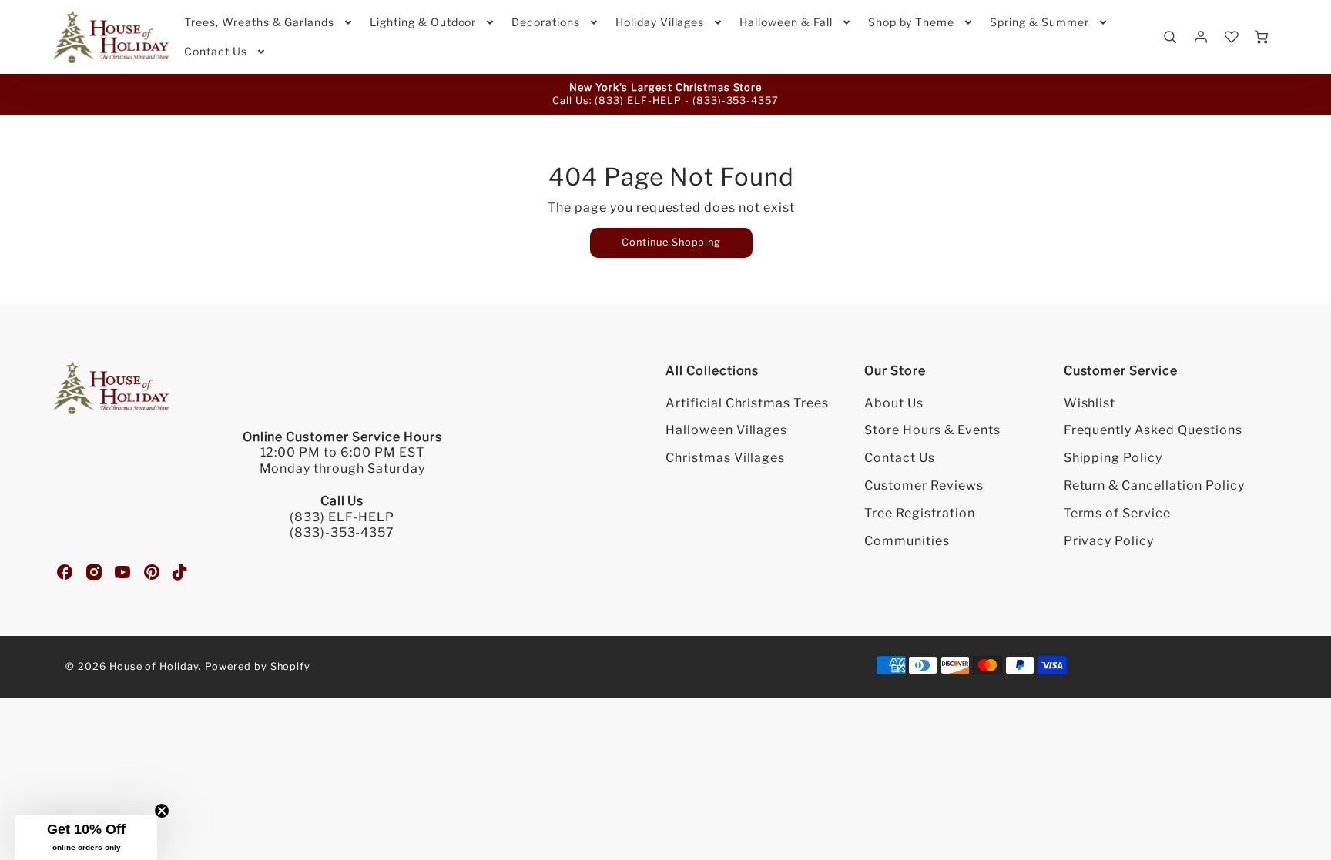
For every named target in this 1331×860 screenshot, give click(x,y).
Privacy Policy (1109, 541)
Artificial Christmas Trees (747, 403)
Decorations (545, 21)
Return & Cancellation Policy (1154, 485)
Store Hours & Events (932, 430)
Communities (907, 541)
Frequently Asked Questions (1153, 430)
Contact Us (215, 51)
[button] (86, 837)
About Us (894, 403)
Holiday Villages (659, 21)
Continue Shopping (671, 242)
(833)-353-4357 (735, 100)
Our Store (895, 370)
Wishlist (1090, 403)
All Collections (712, 370)
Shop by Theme (911, 21)
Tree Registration (919, 513)
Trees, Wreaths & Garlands (259, 21)
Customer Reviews (923, 485)
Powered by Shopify (257, 666)
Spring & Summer (1039, 21)
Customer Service (1121, 370)
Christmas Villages (725, 457)
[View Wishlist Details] (1232, 37)
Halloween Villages (726, 430)
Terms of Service (1117, 513)
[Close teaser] (161, 810)
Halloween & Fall (785, 21)
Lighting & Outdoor (423, 21)
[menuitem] (269, 22)
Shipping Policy (1113, 457)
